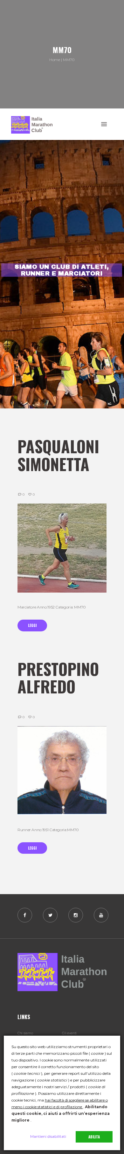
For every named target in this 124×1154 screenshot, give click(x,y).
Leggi (32, 625)
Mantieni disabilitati (48, 1136)
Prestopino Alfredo (58, 677)
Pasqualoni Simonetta (58, 455)
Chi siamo (25, 1033)
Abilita (94, 1136)
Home (54, 59)
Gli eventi (69, 1033)
